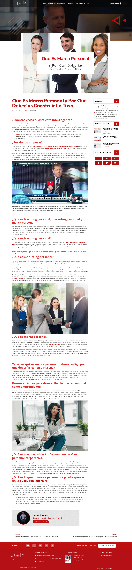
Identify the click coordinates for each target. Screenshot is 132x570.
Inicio (44, 3)
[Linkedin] (52, 545)
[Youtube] (46, 545)
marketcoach (100, 114)
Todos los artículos (40, 521)
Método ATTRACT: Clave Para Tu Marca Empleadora (111, 144)
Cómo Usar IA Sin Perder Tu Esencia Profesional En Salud (110, 137)
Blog (88, 3)
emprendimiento (101, 110)
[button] (125, 3)
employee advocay (112, 106)
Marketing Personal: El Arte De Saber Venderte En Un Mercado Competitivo (110, 130)
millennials (99, 116)
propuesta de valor (54, 344)
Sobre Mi (50, 3)
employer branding (102, 108)
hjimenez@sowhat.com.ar (43, 558)
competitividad (100, 106)
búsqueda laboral (32, 481)
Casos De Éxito (79, 3)
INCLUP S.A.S (109, 568)
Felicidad (110, 110)
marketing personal (111, 114)
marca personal (108, 112)
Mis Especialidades (59, 3)
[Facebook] (28, 545)
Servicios (70, 3)
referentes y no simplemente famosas (57, 148)
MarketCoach (22, 248)
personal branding (109, 116)
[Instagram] (40, 545)
